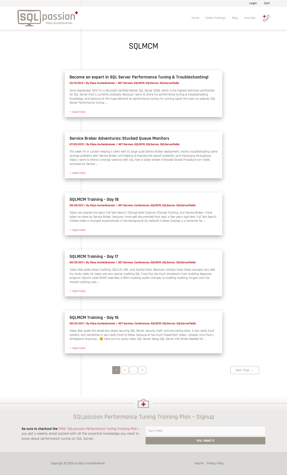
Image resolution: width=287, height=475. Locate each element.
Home (195, 18)
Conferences (141, 205)
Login (253, 3)
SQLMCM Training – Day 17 (94, 257)
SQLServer (152, 83)
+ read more (77, 112)
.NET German (125, 83)
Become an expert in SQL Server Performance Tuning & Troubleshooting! (139, 77)
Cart (267, 3)
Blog (235, 18)
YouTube (249, 18)
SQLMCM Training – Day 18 (94, 199)
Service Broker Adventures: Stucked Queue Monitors (119, 138)
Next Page (245, 370)
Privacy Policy (215, 463)
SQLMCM (139, 83)
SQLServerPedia (169, 83)
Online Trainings (215, 18)
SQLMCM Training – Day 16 (94, 318)
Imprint (199, 463)
